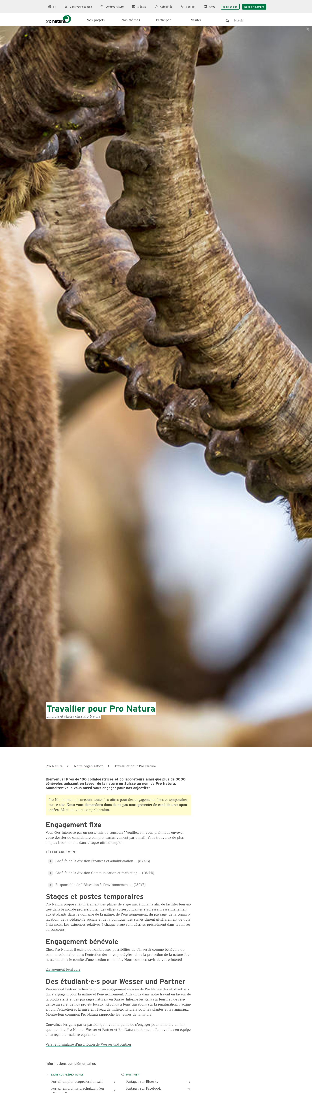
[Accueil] (58, 18)
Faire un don (230, 6)
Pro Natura (54, 766)
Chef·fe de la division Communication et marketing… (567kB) (104, 873)
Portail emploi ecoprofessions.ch (77, 1082)
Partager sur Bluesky (142, 1082)
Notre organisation (88, 766)
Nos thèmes (130, 20)
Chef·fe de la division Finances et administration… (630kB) (102, 861)
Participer (163, 20)
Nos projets (95, 20)
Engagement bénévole (63, 969)
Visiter (196, 20)
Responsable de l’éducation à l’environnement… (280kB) (100, 885)
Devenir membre (254, 6)
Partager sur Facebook (143, 1088)
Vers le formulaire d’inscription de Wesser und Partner (88, 1044)
